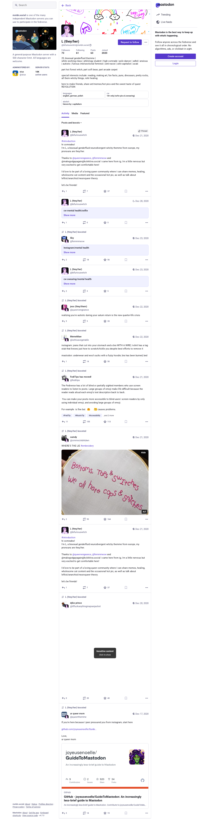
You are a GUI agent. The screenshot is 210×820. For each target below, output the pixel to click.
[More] (147, 191)
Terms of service (33, 807)
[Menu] (146, 42)
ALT (144, 512)
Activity (65, 113)
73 (62, 53)
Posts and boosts (70, 122)
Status (34, 804)
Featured (84, 113)
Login (175, 63)
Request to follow (130, 42)
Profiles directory (46, 804)
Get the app (34, 813)
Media (75, 113)
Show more (69, 215)
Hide (143, 452)
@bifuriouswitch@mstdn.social (75, 45)
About (27, 804)
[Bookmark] (126, 191)
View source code (30, 815)
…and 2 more (108, 415)
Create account (175, 56)
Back (68, 5)
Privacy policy (18, 807)
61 (77, 53)
